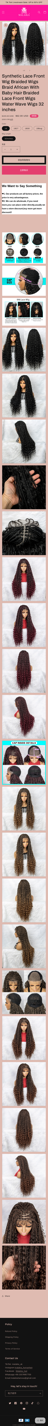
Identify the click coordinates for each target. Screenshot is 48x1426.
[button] (3, 12)
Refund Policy (11, 1331)
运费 (11, 119)
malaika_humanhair (24, 1367)
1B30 (27, 128)
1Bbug (39, 128)
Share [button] (7, 1296)
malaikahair (20, 1425)
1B (6, 128)
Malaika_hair (21, 1371)
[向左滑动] (18, 70)
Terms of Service (12, 1349)
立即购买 (24, 170)
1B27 (16, 128)
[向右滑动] (30, 70)
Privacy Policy (11, 1343)
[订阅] (40, 1393)
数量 (3, 144)
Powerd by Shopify (30, 1425)
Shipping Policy (12, 1337)
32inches (9, 139)
